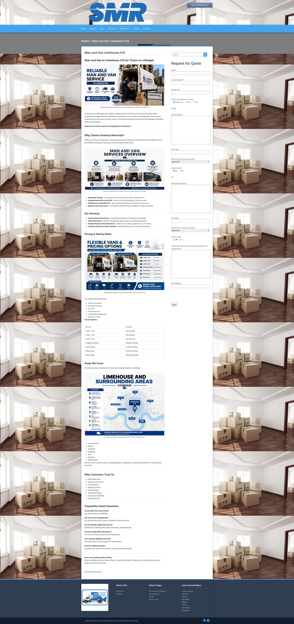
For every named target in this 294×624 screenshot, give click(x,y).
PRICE (102, 29)
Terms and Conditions (157, 591)
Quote (151, 596)
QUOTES (136, 29)
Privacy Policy (154, 594)
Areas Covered (187, 591)
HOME (83, 29)
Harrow (185, 605)
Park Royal (186, 607)
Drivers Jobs (154, 599)
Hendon (185, 596)
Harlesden (186, 599)
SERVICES (92, 29)
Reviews (119, 594)
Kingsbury (186, 610)
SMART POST (125, 29)
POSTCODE (112, 29)
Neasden (185, 594)
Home (85, 41)
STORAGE (146, 29)
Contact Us (120, 591)
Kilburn (185, 602)
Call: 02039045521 (199, 5)
